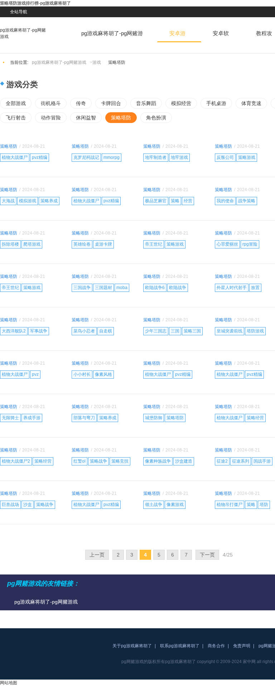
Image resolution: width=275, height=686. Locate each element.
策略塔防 (121, 117)
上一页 (97, 555)
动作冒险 (51, 117)
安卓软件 (221, 36)
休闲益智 (86, 117)
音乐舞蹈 (146, 103)
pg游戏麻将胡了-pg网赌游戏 (23, 33)
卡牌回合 (111, 103)
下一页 (207, 555)
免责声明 (241, 645)
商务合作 (216, 645)
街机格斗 (51, 103)
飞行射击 (16, 117)
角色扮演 (156, 117)
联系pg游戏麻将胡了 (179, 645)
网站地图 (8, 682)
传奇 (81, 103)
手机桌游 (216, 103)
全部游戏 (16, 103)
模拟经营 (181, 103)
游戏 (96, 62)
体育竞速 (251, 103)
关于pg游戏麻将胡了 (132, 645)
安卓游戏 (177, 36)
